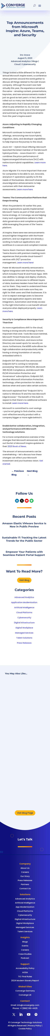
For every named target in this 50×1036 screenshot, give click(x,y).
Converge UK (25, 995)
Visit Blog (24, 580)
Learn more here (25, 189)
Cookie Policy (25, 1028)
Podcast (25, 958)
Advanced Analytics (24, 597)
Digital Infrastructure (24, 622)
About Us (25, 868)
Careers (25, 872)
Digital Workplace (24, 627)
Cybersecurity (24, 617)
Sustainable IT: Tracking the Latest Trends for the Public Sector (24, 768)
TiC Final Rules (25, 976)
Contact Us (25, 888)
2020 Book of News (17, 446)
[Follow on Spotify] (31, 501)
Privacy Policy (34, 1025)
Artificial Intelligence (24, 607)
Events (25, 945)
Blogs (25, 941)
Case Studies (25, 954)
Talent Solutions (24, 637)
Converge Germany (25, 990)
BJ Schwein (21, 715)
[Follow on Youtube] (27, 501)
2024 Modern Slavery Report (25, 980)
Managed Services (24, 632)
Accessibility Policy (25, 968)
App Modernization (25, 907)
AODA (25, 972)
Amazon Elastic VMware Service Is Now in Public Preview (23, 706)
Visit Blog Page (25, 812)
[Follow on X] (22, 501)
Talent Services (25, 931)
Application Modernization (24, 602)
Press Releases (24, 643)
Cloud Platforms (24, 612)
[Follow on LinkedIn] (17, 501)
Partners (25, 884)
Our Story (25, 876)
